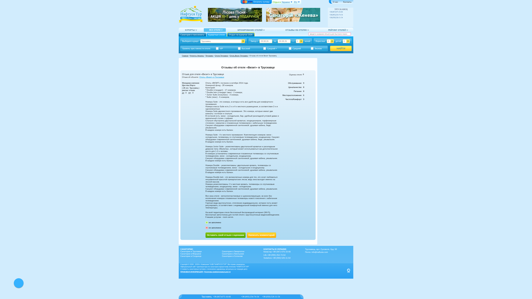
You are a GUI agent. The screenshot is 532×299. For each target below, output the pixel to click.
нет (189, 93)
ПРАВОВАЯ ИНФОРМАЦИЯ (191, 272)
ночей (307, 41)
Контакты (347, 2)
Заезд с (254, 41)
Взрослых (320, 41)
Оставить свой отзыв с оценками (225, 235)
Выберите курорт (190, 41)
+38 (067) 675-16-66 (336, 12)
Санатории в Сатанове (232, 256)
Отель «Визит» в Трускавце (211, 77)
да (183, 93)
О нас (335, 2)
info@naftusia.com (320, 252)
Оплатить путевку (261, 2)
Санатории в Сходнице (190, 256)
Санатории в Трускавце (191, 251)
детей (338, 41)
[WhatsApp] (347, 12)
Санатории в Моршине (190, 254)
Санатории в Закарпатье (233, 251)
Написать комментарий (261, 235)
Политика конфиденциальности (217, 272)
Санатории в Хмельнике (233, 254)
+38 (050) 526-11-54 (336, 18)
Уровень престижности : (196, 48)
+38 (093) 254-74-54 (336, 15)
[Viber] (344, 12)
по (275, 41)
